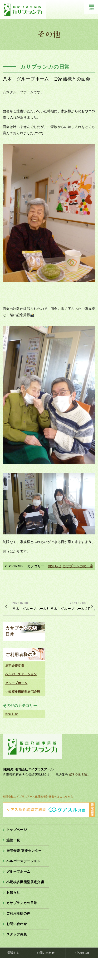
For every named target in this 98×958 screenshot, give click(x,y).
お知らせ (54, 566)
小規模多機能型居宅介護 (22, 691)
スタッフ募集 (16, 934)
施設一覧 (13, 840)
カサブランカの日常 (78, 566)
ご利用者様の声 (21, 654)
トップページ (16, 829)
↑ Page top (81, 952)
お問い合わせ (16, 924)
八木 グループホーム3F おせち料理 (30, 606)
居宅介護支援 (14, 665)
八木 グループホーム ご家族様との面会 (46, 78)
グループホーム (16, 683)
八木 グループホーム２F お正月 (72, 606)
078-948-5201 (79, 775)
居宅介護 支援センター (24, 850)
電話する (13, 952)
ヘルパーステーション (21, 674)
